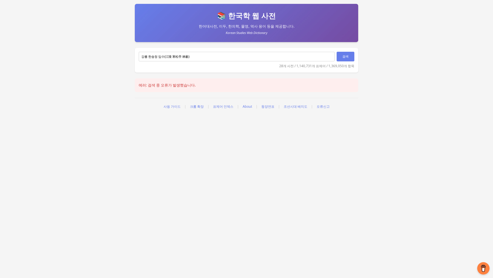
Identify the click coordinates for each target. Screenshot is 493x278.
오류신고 (323, 106)
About (247, 106)
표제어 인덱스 (223, 106)
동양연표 (267, 106)
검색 (345, 56)
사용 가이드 (172, 106)
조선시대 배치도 (295, 106)
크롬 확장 (197, 106)
